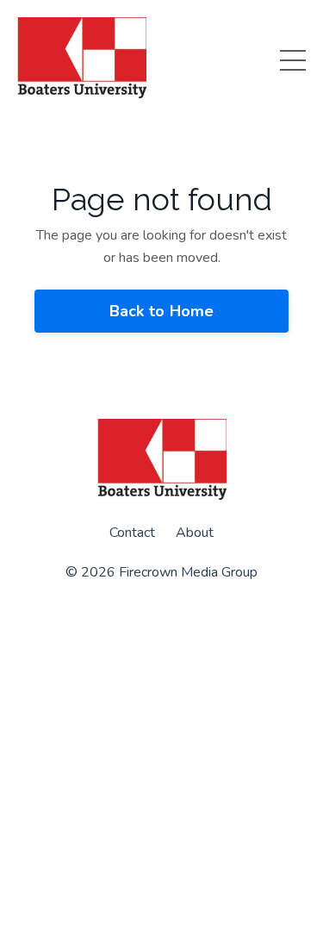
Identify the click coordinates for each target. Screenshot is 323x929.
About (195, 532)
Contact (132, 532)
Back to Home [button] (161, 311)
